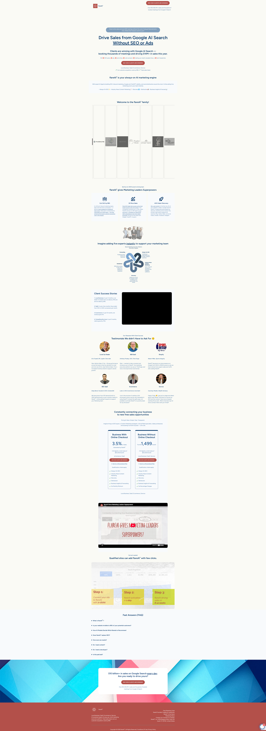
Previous (90, 141)
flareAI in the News (169, 714)
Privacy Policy (152, 729)
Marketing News (170, 716)
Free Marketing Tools (169, 710)
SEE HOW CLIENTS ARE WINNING (158, 3)
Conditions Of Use (142, 729)
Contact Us (159, 717)
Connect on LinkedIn (169, 717)
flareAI (100, 6)
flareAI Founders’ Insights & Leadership (164, 712)
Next (175, 141)
